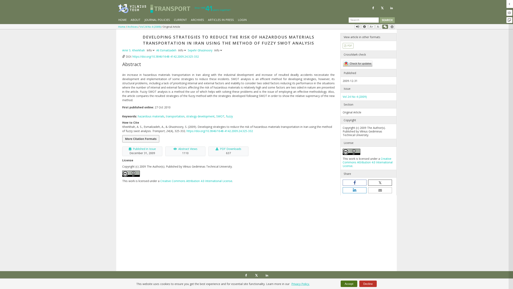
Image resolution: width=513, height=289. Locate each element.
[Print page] (392, 26)
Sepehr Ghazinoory (200, 50)
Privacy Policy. (300, 284)
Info (150, 50)
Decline (368, 283)
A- (378, 26)
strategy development (200, 116)
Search (387, 20)
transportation (175, 116)
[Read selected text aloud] (358, 26)
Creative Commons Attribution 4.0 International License (196, 181)
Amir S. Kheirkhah (134, 50)
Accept (349, 283)
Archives (197, 20)
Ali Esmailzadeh (166, 50)
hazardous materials (151, 116)
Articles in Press (221, 20)
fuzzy (229, 116)
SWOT (220, 116)
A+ (371, 26)
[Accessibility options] (364, 26)
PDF (349, 45)
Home (122, 20)
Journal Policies (157, 20)
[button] (355, 183)
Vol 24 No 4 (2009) (150, 26)
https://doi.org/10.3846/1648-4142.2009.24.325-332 (165, 56)
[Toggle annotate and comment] (385, 26)
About (135, 20)
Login (242, 20)
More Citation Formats (141, 139)
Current (180, 20)
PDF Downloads (230, 149)
